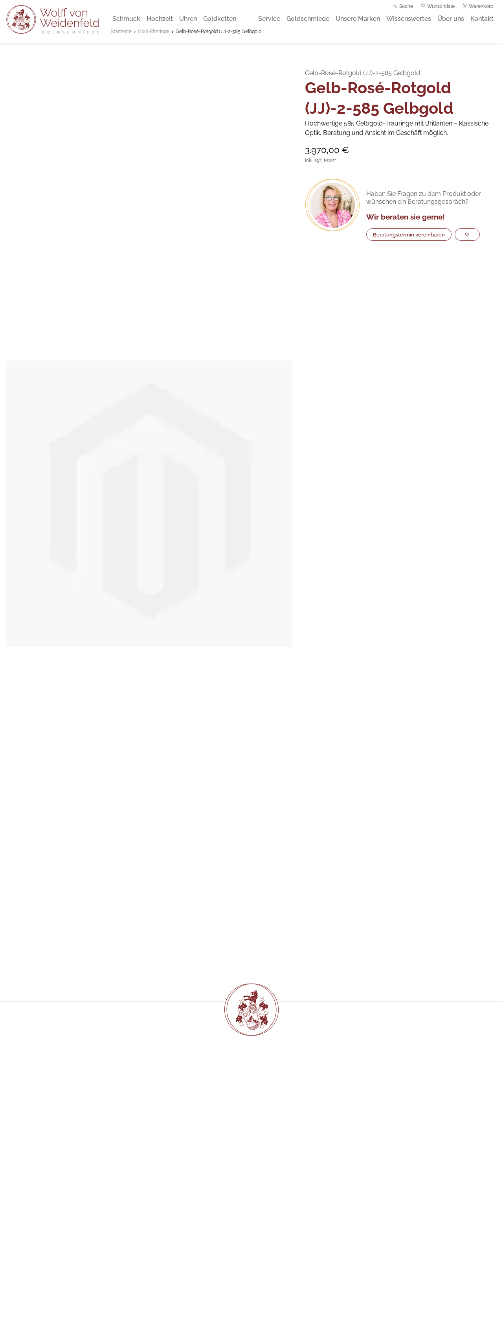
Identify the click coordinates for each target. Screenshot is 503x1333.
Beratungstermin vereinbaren (409, 235)
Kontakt (482, 18)
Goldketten (219, 18)
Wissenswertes (408, 18)
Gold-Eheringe (153, 31)
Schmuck (126, 18)
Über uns (450, 18)
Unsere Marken (358, 18)
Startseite (121, 31)
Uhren (188, 18)
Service (269, 18)
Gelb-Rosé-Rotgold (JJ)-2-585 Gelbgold (218, 31)
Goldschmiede (307, 18)
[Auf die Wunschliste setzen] (467, 234)
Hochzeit (160, 18)
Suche (406, 6)
